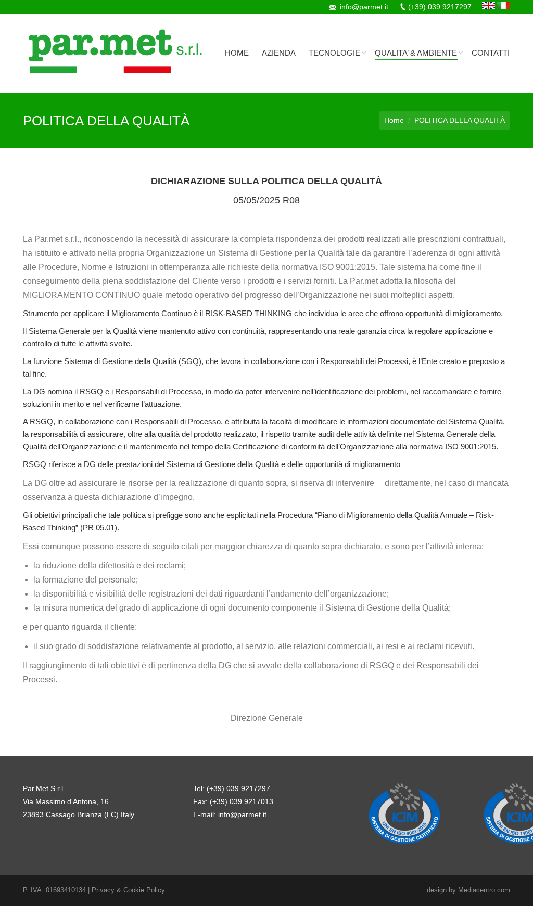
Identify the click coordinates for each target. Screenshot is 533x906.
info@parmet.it (364, 7)
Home (394, 120)
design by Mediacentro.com (468, 890)
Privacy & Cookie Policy (128, 890)
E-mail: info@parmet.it (229, 814)
